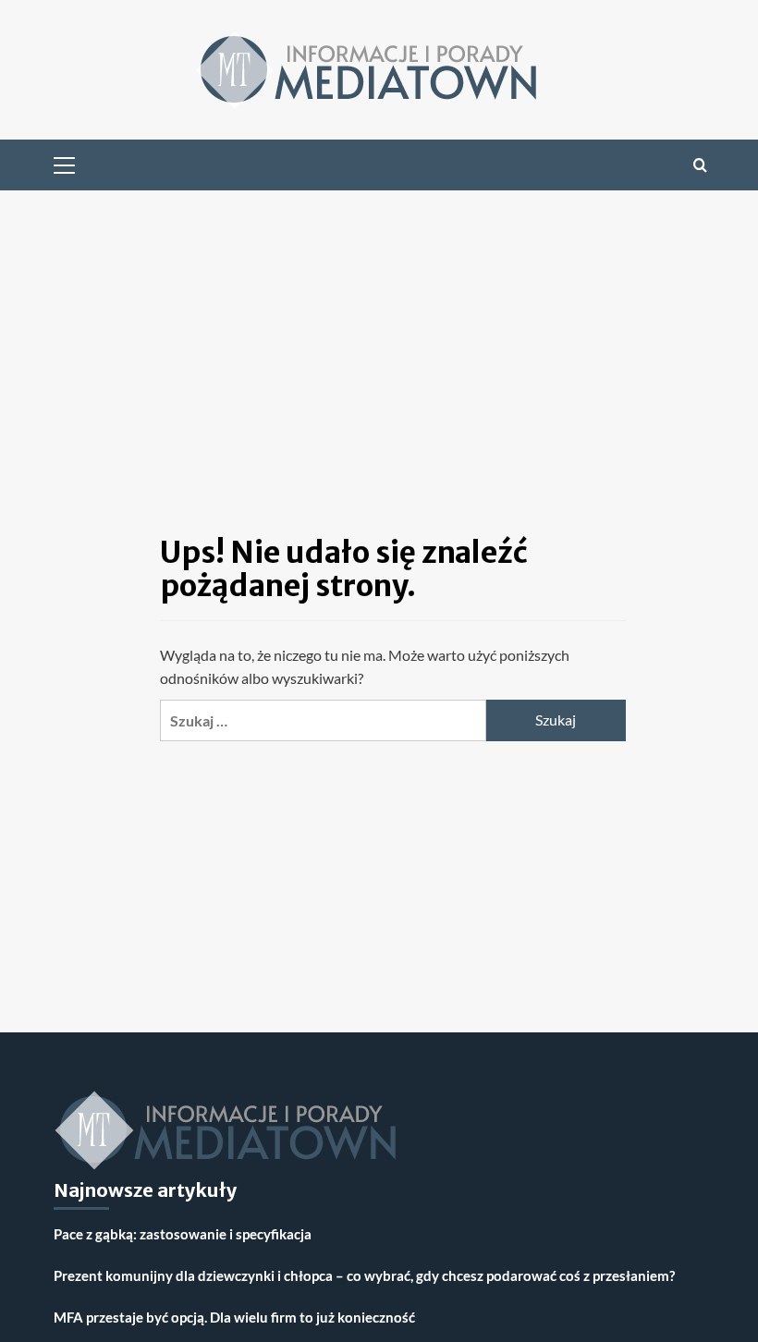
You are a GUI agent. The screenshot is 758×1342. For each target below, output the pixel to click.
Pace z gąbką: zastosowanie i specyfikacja (183, 1234)
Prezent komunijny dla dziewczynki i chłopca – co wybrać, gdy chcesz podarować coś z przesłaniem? (364, 1275)
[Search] (700, 165)
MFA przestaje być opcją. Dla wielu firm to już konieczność (234, 1317)
